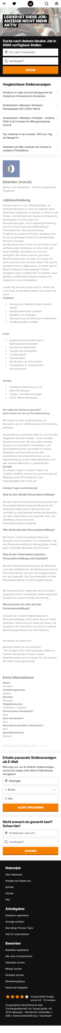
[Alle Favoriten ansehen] (14, 4)
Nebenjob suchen (15, 962)
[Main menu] (4, 3)
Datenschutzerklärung (25, 1015)
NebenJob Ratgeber (16, 987)
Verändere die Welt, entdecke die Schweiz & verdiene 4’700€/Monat (27, 148)
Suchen (30, 851)
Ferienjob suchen (14, 975)
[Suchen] (48, 4)
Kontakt (9, 887)
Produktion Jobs (27, 745)
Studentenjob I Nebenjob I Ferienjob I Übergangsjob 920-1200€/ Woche (23, 107)
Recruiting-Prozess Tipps (19, 927)
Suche (30, 70)
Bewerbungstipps (15, 981)
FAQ (7, 899)
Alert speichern (30, 807)
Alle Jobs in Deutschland (18, 956)
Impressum (46, 1015)
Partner (9, 893)
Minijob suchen (13, 968)
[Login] (56, 3)
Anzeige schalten (14, 921)
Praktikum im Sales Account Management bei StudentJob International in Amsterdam (27, 94)
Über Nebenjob (13, 874)
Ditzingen (9, 745)
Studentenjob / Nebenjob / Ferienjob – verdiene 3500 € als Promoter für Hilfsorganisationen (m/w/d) (28, 121)
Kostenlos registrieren (17, 915)
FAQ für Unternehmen (17, 934)
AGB (7, 1015)
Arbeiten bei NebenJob (18, 880)
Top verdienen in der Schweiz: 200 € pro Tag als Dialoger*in (27, 136)
